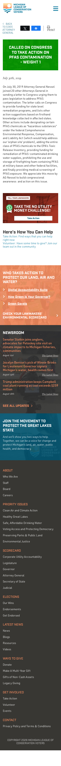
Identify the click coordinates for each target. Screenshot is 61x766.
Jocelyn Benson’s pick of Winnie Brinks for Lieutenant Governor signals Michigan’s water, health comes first (29, 366)
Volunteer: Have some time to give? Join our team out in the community (30, 244)
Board (6, 489)
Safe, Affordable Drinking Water (22, 523)
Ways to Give (13, 658)
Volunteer (9, 704)
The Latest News (50, 355)
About (8, 470)
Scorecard (12, 551)
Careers (8, 495)
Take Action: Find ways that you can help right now (27, 238)
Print (51, 29)
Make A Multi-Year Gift (16, 670)
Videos (7, 649)
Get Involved (13, 692)
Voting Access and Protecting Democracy (28, 529)
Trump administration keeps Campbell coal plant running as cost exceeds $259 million (30, 385)
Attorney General (13, 575)
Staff (5, 482)
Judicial (7, 587)
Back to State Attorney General (9, 28)
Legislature (10, 563)
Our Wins (8, 603)
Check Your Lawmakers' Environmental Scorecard (25, 315)
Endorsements (12, 609)
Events (7, 710)
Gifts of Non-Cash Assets (18, 677)
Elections (11, 597)
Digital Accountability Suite (28, 290)
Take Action (10, 698)
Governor (9, 569)
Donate (7, 664)
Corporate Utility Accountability (22, 556)
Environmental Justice (16, 541)
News (6, 630)
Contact (9, 720)
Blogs (6, 637)
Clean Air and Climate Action (20, 510)
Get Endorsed (11, 615)
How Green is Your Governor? (29, 297)
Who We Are (10, 476)
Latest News (13, 624)
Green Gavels (17, 304)
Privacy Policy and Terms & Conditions (27, 726)
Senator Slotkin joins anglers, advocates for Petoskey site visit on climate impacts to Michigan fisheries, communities (29, 345)
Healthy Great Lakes (15, 516)
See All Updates (16, 406)
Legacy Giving (11, 683)
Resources (9, 643)
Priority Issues (15, 504)
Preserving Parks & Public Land (22, 535)
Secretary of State (14, 581)
